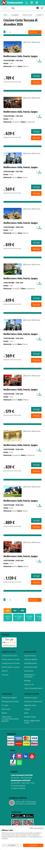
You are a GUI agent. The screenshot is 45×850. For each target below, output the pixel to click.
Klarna (26, 713)
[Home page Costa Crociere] (40, 60)
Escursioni (5, 675)
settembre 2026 (18, 617)
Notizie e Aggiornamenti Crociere (32, 722)
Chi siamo (5, 705)
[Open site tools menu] (42, 2)
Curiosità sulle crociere (9, 656)
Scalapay (27, 709)
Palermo (14, 66)
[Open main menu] (42, 8)
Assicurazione (28, 671)
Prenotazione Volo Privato (10, 701)
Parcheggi (27, 681)
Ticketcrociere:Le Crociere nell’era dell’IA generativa (10, 719)
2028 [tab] (22, 611)
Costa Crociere (27, 15)
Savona (14, 177)
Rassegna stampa (30, 717)
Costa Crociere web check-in (33, 688)
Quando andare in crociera (10, 667)
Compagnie (15, 15)
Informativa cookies (30, 667)
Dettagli (36, 75)
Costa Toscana (8, 60)
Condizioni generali (30, 659)
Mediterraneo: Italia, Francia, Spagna (20, 56)
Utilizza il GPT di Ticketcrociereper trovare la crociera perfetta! (25, 803)
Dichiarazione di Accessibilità (29, 676)
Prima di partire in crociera (10, 659)
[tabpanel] (22, 618)
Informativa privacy (30, 663)
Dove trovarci (6, 709)
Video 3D (4, 671)
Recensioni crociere (30, 698)
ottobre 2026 (29, 617)
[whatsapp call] (31, 2)
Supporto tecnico (30, 656)
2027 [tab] (14, 611)
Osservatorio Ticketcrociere (33, 701)
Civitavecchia (16, 122)
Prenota (36, 82)
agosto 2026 (7, 617)
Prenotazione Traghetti (9, 698)
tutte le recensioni (9, 645)
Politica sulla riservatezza (36, 828)
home (5, 15)
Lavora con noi (29, 684)
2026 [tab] (7, 611)
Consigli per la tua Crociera (11, 663)
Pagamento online (30, 705)
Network (4, 713)
